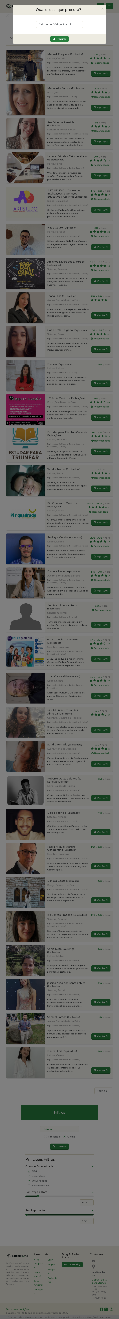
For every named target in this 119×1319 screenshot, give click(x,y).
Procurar (60, 39)
